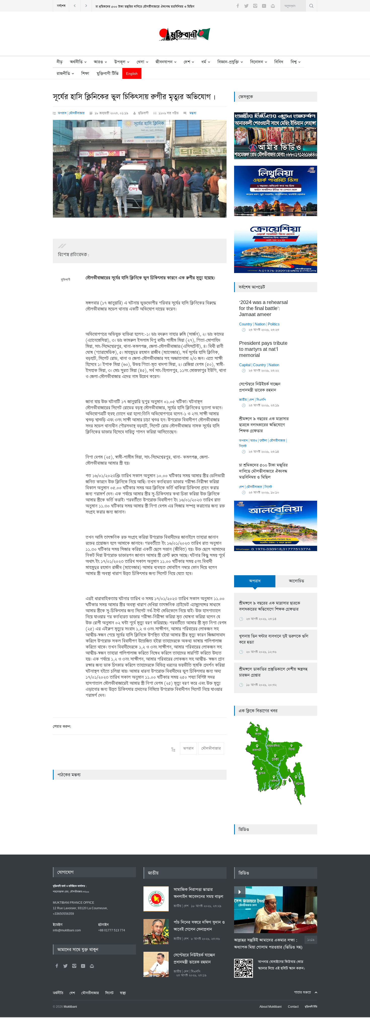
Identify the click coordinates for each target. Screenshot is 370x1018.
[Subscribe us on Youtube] (264, 6)
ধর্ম (203, 62)
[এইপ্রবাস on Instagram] (74, 966)
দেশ (187, 62)
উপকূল (119, 62)
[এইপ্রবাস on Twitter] (65, 966)
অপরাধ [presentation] (255, 581)
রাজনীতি (63, 74)
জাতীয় (243, 400)
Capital (244, 365)
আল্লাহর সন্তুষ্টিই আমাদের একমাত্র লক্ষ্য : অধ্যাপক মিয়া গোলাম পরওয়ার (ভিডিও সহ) (268, 943)
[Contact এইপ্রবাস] (92, 966)
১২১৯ (310, 940)
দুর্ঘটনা (263, 440)
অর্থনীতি (76, 62)
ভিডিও (244, 830)
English (132, 74)
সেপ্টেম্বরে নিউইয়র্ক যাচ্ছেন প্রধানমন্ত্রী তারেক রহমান (259, 387)
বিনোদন (256, 62)
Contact (293, 1007)
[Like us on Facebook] (237, 6)
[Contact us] (273, 6)
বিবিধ (278, 62)
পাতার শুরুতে (302, 992)
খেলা (140, 62)
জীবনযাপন (164, 62)
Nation (260, 324)
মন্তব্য (192, 113)
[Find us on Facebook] (56, 966)
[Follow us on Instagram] (255, 6)
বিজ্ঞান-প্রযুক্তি (228, 62)
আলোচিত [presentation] (296, 581)
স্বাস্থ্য (123, 993)
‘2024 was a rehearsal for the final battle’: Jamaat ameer (263, 309)
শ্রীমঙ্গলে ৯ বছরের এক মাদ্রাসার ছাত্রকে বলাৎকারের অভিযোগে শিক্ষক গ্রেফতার (264, 425)
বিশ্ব (294, 62)
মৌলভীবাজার (77, 113)
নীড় (59, 62)
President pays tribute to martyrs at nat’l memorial (263, 349)
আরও (98, 62)
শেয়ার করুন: (62, 726)
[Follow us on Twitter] (246, 6)
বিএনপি (261, 400)
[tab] (255, 584)
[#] (185, 35)
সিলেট (242, 446)
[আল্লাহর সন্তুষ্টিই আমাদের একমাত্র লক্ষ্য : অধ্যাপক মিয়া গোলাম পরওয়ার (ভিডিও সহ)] (275, 909)
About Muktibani (271, 1007)
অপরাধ (62, 113)
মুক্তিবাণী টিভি (108, 74)
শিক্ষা (85, 74)
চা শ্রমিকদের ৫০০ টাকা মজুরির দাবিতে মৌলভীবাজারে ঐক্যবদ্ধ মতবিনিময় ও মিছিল (144, 7)
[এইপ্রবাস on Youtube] (83, 966)
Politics (274, 324)
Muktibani (70, 1007)
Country (245, 324)
